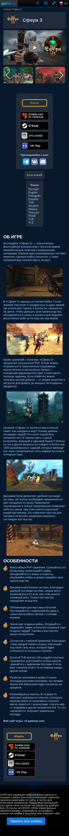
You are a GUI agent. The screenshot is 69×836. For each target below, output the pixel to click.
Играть (34, 102)
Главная (7, 9)
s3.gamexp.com (34, 721)
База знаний (34, 175)
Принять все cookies (26, 821)
